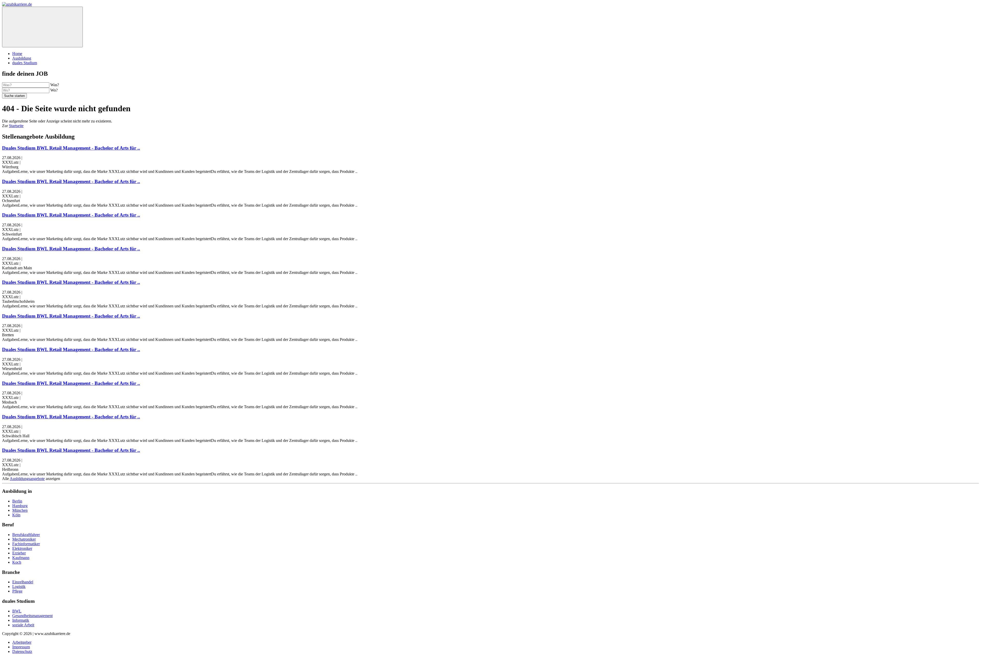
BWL (16, 611)
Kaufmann (20, 557)
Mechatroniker (24, 539)
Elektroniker (22, 548)
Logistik (19, 586)
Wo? (54, 90)
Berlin (17, 501)
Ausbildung (21, 58)
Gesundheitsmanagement (32, 616)
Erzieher (19, 553)
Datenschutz (22, 651)
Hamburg (20, 506)
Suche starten (14, 96)
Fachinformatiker (26, 544)
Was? (54, 85)
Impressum (21, 647)
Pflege (17, 591)
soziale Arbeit (23, 625)
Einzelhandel (22, 582)
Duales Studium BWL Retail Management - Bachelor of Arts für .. (71, 148)
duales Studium (24, 63)
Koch (16, 562)
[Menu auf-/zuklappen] (42, 27)
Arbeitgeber (21, 642)
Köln (16, 515)
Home (17, 53)
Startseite (16, 126)
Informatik (20, 620)
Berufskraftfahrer (26, 534)
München (20, 510)
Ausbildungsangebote (27, 478)
